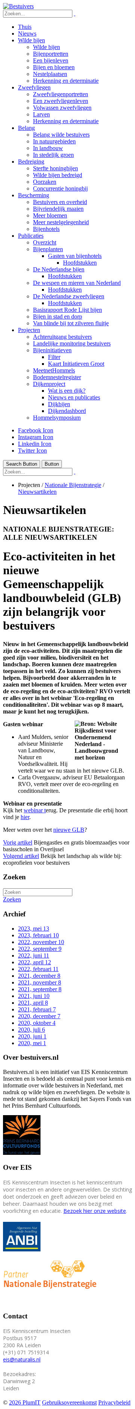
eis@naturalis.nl (21, 1359)
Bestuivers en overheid (60, 202)
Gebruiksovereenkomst (69, 1402)
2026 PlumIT (24, 1402)
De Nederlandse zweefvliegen (68, 296)
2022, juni (33, 955)
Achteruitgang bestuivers (62, 337)
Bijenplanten (48, 249)
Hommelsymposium (57, 417)
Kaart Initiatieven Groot (76, 363)
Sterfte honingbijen (55, 168)
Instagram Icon (35, 437)
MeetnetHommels (54, 370)
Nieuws (27, 33)
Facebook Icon (35, 430)
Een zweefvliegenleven (60, 101)
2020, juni (32, 1036)
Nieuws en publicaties (74, 397)
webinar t (35, 810)
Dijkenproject (49, 384)
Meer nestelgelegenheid (61, 222)
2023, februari (38, 935)
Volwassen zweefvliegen (62, 107)
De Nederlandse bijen (58, 269)
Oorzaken (44, 182)
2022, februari (38, 969)
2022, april (34, 962)
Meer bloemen (50, 215)
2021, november (39, 982)
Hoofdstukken (80, 262)
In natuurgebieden (54, 141)
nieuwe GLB (68, 830)
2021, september (40, 989)
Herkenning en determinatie (66, 80)
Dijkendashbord (67, 411)
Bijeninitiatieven (52, 350)
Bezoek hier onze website (94, 1210)
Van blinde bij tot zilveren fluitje (71, 323)
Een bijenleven (50, 60)
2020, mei (32, 1043)
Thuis (25, 27)
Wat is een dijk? (67, 390)
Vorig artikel (17, 842)
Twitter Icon (32, 450)
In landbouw (48, 148)
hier (25, 817)
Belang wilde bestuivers (61, 134)
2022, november (41, 942)
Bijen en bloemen (54, 67)
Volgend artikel (21, 856)
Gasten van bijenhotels (75, 256)
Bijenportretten (50, 54)
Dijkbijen (59, 404)
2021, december (39, 976)
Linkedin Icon (34, 444)
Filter (54, 357)
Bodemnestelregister (57, 377)
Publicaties (31, 235)
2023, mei (33, 928)
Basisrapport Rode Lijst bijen (67, 310)
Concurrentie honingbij (60, 188)
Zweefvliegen (34, 87)
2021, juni (34, 996)
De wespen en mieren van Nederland (77, 283)
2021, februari (37, 1009)
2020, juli (31, 1029)
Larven (41, 114)
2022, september (40, 949)
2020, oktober (37, 1023)
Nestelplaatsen (50, 74)
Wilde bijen (31, 40)
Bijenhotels (46, 229)
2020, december (39, 1016)
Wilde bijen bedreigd (57, 175)
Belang (26, 128)
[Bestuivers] (18, 6)
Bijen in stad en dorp (57, 316)
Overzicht (44, 242)
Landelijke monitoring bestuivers (72, 343)
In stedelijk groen (53, 155)
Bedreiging (31, 161)
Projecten (29, 330)
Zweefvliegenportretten (60, 94)
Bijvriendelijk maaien (58, 209)
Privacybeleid (114, 1402)
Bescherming (33, 195)
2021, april (33, 1002)
